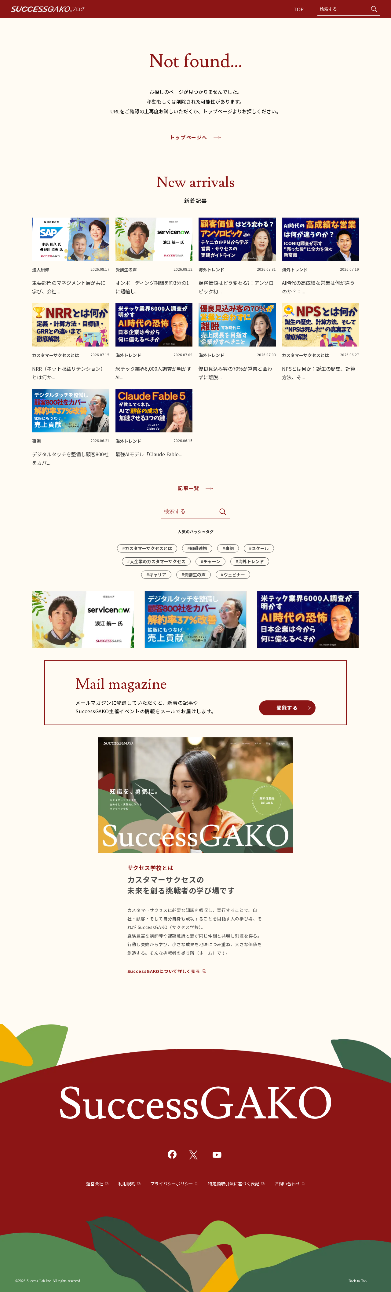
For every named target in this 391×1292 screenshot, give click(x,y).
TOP (299, 9)
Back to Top (358, 1281)
